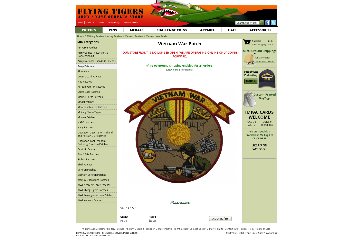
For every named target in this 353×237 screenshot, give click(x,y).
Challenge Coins (171, 30)
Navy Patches (85, 127)
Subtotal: (256, 41)
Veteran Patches (87, 169)
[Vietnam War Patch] (179, 134)
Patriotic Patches (87, 149)
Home (80, 22)
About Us (90, 22)
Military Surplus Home (93, 228)
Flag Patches (85, 81)
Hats (232, 30)
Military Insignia (163, 228)
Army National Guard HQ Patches (97, 61)
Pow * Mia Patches (88, 154)
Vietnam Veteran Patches (92, 174)
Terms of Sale (263, 228)
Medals (136, 30)
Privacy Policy (113, 22)
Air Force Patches (87, 47)
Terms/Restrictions (265, 61)
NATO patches (86, 122)
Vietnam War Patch (156, 36)
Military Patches (95, 36)
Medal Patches (86, 102)
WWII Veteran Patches (90, 200)
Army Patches (114, 36)
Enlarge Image (181, 202)
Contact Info (231, 228)
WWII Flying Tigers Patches (93, 190)
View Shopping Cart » (262, 44)
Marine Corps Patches (90, 96)
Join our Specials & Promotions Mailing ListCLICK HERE (259, 135)
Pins (113, 30)
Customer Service (130, 22)
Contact (101, 22)
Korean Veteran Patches (91, 86)
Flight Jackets (181, 228)
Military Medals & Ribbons (140, 228)
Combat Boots (197, 228)
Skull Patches (85, 164)
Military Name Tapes (89, 112)
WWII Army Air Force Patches (94, 184)
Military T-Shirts (215, 228)
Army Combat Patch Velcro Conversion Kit (93, 54)
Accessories (260, 30)
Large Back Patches (89, 91)
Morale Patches (86, 117)
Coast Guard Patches (90, 76)
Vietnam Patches (134, 36)
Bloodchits (83, 71)
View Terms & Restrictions (180, 69)
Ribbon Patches (86, 159)
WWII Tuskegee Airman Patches (95, 195)
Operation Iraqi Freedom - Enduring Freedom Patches (93, 142)
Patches (89, 30)
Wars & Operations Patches (93, 179)
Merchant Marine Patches (92, 107)
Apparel (207, 30)
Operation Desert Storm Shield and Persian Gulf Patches (95, 134)
